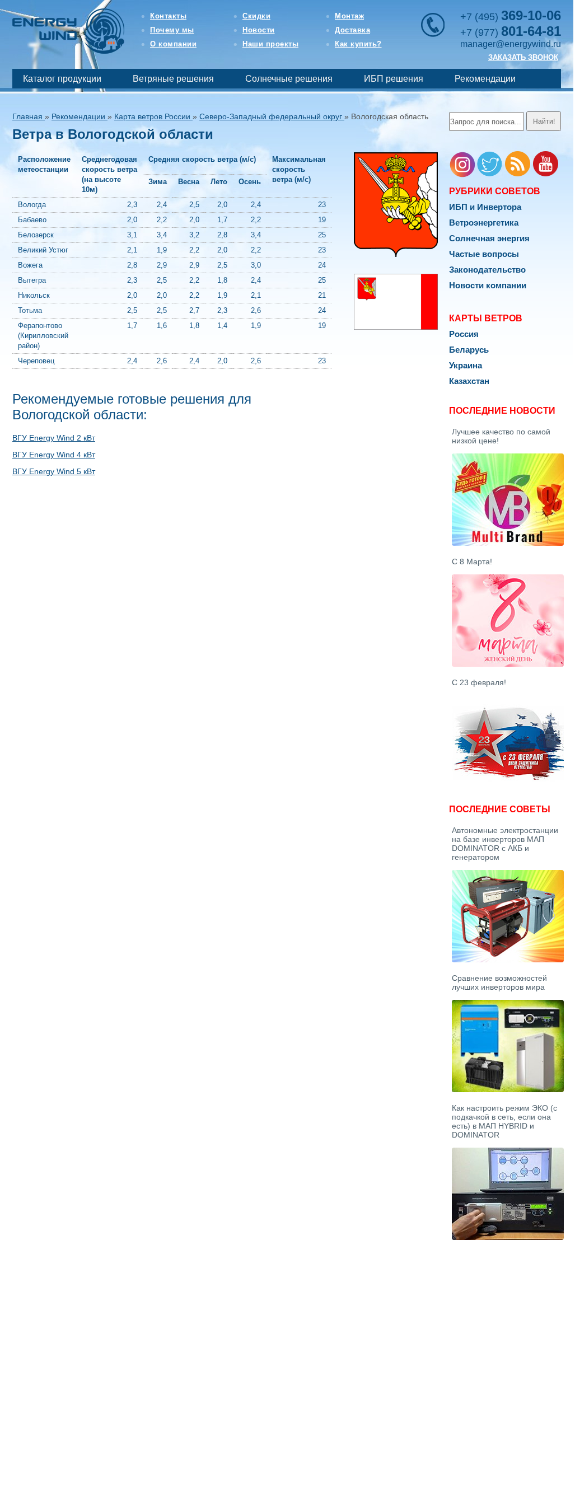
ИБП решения (393, 78)
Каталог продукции (62, 78)
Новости (258, 30)
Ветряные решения (173, 78)
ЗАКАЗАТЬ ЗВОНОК (523, 57)
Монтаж (349, 16)
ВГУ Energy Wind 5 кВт (53, 471)
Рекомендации (485, 78)
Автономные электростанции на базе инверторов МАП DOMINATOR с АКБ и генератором (505, 844)
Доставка (352, 30)
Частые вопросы (484, 254)
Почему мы (172, 30)
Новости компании (487, 285)
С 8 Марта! (472, 561)
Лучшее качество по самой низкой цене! (501, 436)
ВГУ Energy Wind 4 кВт (53, 454)
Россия (464, 334)
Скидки (256, 16)
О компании (173, 44)
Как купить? (358, 44)
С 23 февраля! (479, 682)
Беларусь (469, 349)
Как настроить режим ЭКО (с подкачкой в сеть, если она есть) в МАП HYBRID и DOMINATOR (504, 1121)
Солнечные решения (289, 78)
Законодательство (487, 269)
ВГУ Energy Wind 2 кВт (53, 437)
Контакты (168, 16)
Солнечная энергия (489, 238)
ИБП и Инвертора (485, 207)
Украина (465, 365)
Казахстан (469, 381)
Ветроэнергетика (483, 222)
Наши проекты (270, 44)
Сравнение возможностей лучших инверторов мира (499, 982)
